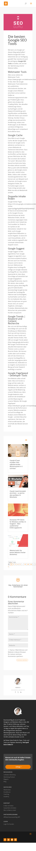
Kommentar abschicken (22, 660)
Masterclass (7, 790)
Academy (6, 796)
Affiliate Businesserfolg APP (12, 817)
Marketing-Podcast (9, 777)
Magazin (6, 779)
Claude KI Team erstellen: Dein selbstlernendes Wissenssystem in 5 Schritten (16, 464)
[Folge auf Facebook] (5, 839)
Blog (5, 781)
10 (25, 564)
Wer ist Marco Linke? (10, 810)
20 (28, 564)
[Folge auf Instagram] (15, 839)
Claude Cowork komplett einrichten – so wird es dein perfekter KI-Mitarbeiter (18, 494)
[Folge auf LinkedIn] (8, 839)
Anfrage (18, 767)
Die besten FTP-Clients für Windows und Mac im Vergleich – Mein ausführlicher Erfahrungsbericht (18, 524)
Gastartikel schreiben (10, 808)
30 (31, 564)
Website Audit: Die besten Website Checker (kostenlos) (18, 552)
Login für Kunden (9, 824)
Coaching (6, 794)
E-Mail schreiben (8, 806)
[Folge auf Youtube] (12, 839)
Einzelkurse (7, 792)
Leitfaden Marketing (10, 775)
